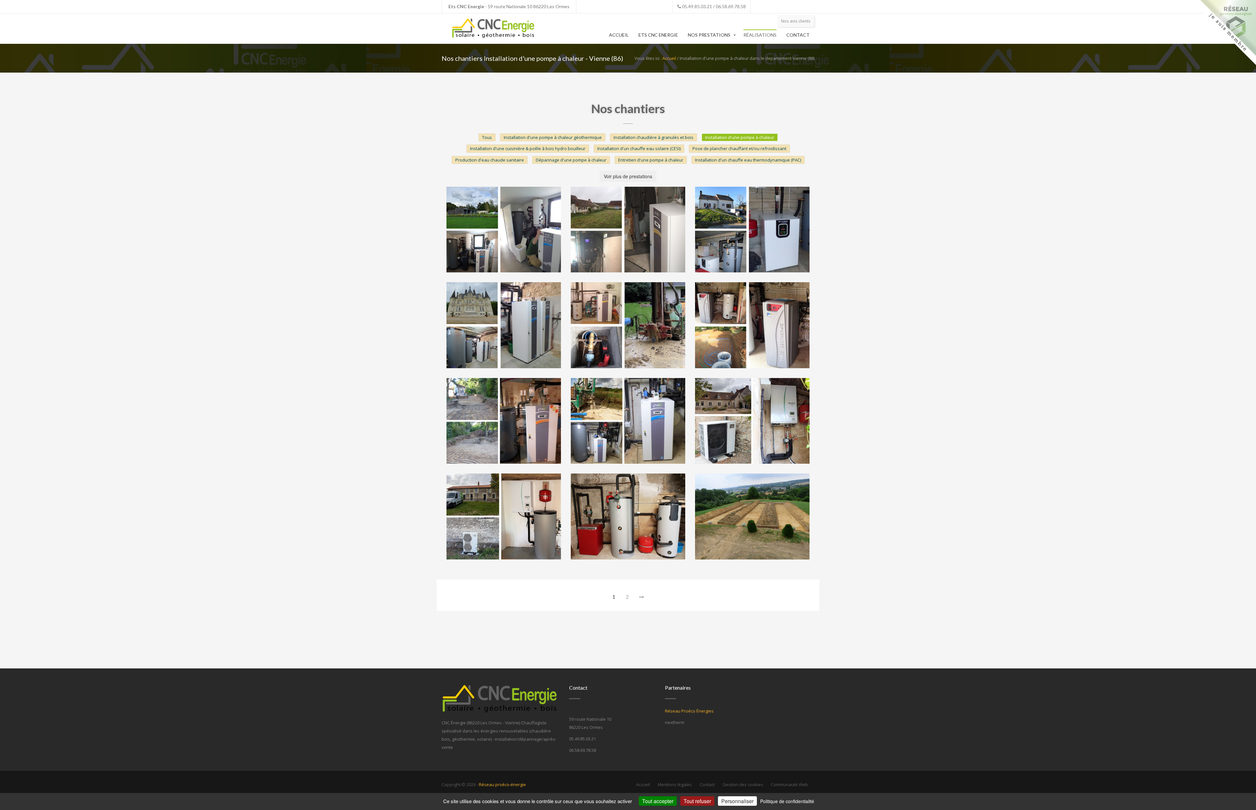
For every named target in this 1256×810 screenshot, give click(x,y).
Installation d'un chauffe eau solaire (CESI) (639, 148)
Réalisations (759, 35)
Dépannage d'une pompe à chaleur (571, 160)
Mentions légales (675, 784)
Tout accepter (657, 801)
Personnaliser (737, 801)
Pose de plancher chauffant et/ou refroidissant (739, 148)
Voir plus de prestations (628, 176)
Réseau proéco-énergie (502, 784)
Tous (487, 137)
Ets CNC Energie (658, 35)
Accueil (619, 35)
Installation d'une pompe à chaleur (739, 137)
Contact (798, 35)
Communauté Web (789, 784)
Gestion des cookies (743, 784)
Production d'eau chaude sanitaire (489, 160)
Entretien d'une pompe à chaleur (650, 160)
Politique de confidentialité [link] (787, 801)
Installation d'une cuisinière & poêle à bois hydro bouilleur (527, 148)
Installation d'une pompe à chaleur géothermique (553, 137)
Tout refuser (697, 801)
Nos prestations (709, 35)
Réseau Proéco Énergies (689, 711)
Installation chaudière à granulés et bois (653, 137)
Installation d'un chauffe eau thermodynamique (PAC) (748, 160)
